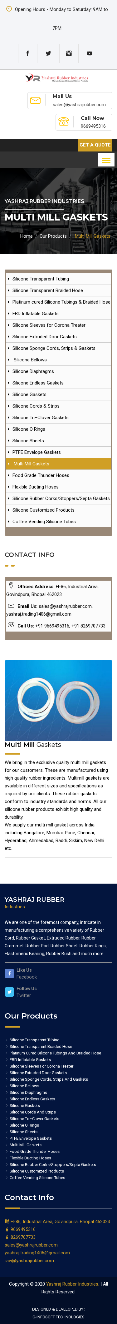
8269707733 (22, 1237)
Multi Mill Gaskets (30, 464)
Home (26, 236)
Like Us (24, 970)
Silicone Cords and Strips (32, 1112)
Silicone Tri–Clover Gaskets (40, 417)
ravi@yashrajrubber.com (29, 1260)
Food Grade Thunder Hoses (40, 475)
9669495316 (22, 1229)
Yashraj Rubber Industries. (72, 1284)
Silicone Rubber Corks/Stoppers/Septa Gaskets (61, 498)
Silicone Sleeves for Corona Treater (48, 325)
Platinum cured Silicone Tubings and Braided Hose (55, 1053)
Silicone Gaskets (29, 394)
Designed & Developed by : (58, 1309)
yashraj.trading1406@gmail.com (37, 1253)
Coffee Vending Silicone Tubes (44, 521)
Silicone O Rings (28, 429)
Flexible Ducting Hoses (35, 487)
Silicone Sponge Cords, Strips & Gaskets (53, 348)
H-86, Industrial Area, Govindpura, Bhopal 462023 (59, 1221)
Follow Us (27, 988)
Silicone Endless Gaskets (38, 383)
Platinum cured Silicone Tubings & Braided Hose (61, 302)
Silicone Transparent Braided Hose (47, 290)
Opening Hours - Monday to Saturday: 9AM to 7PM (61, 19)
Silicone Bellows (29, 360)
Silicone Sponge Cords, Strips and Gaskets (48, 1079)
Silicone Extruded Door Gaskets (44, 337)
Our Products (53, 236)
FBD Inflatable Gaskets (35, 313)
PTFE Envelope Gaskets (36, 452)
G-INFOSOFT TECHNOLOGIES (58, 1317)
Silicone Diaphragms (33, 371)
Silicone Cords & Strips (36, 406)
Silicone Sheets (28, 441)
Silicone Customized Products (43, 510)
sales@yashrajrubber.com (31, 1245)
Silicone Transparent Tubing (40, 279)
